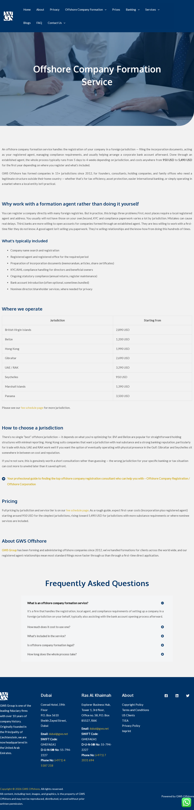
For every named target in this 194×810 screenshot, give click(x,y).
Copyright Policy (132, 704)
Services (150, 9)
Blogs (27, 22)
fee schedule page (32, 407)
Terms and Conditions (135, 710)
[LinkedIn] (177, 695)
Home (27, 9)
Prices (116, 9)
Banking (131, 9)
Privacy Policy (131, 725)
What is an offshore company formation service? (57, 603)
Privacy (54, 9)
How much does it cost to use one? (48, 627)
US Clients (128, 715)
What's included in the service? (46, 636)
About (40, 9)
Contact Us (55, 22)
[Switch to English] (185, 13)
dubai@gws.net (58, 733)
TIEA (125, 720)
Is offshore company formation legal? (50, 645)
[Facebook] (166, 695)
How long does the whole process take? (52, 654)
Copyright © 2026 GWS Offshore (20, 788)
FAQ (39, 22)
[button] (104, 9)
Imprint (126, 731)
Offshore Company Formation (84, 9)
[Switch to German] (185, 18)
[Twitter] (187, 695)
